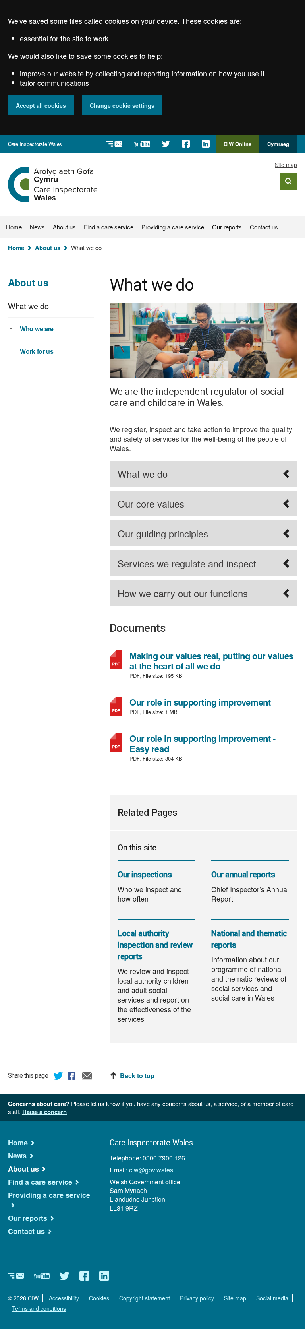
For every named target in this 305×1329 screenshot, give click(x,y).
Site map (286, 165)
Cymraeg (278, 143)
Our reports (227, 227)
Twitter (58, 1077)
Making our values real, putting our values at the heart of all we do (211, 660)
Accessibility (64, 1298)
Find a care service (108, 227)
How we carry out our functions (183, 593)
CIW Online (237, 146)
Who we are (37, 328)
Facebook (73, 1077)
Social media (272, 1298)
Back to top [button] (137, 1076)
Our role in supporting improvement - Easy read (202, 743)
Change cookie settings (122, 105)
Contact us (264, 227)
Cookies (99, 1298)
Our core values (151, 503)
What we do (143, 474)
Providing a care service (172, 227)
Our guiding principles (163, 533)
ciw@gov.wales (151, 1169)
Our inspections (145, 874)
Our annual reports (243, 874)
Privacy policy (197, 1298)
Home (14, 227)
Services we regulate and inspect (187, 563)
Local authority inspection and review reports (155, 945)
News (37, 227)
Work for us (37, 351)
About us (64, 227)
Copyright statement (144, 1298)
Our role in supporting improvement (209, 702)
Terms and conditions (39, 1308)
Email (87, 1077)
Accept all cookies (41, 105)
